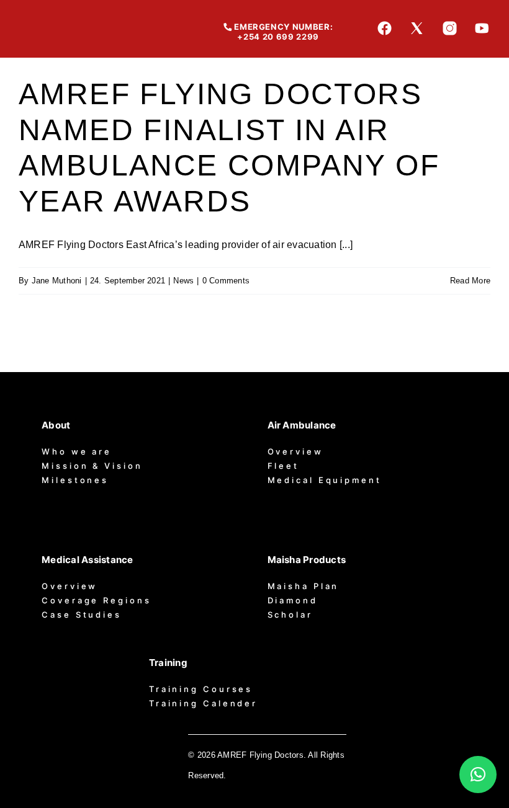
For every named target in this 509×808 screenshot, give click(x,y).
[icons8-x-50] (417, 25)
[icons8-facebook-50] (384, 25)
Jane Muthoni (57, 280)
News (183, 280)
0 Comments (226, 280)
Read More (470, 280)
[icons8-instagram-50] (449, 25)
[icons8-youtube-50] (482, 25)
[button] (478, 774)
